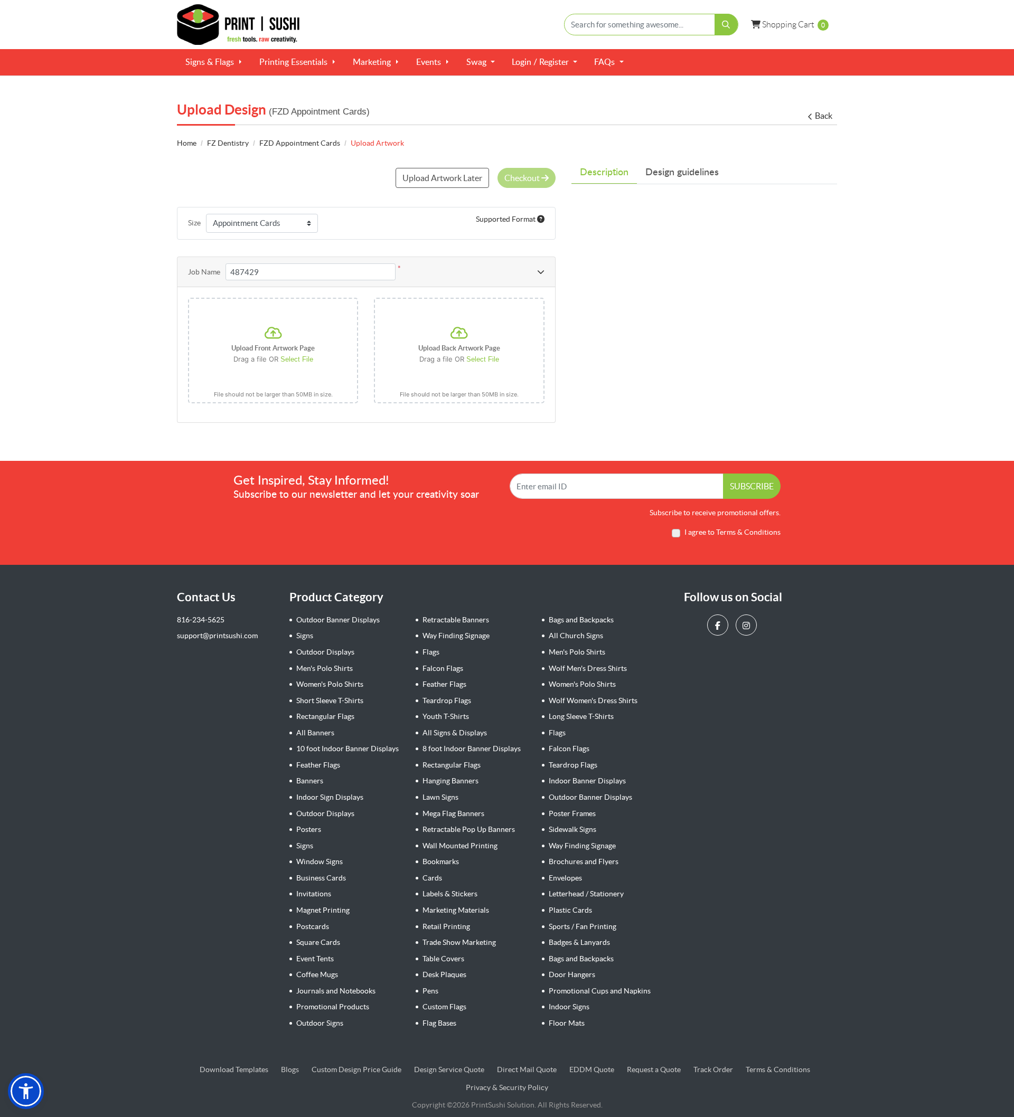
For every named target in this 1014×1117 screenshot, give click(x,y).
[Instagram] (747, 625)
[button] (26, 1091)
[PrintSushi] (243, 24)
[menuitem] (214, 62)
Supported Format (506, 219)
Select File (296, 359)
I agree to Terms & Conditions (732, 532)
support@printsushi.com (217, 635)
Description (604, 172)
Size (194, 223)
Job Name (204, 272)
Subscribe (752, 486)
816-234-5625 (200, 620)
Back (823, 115)
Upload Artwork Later (442, 178)
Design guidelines (682, 172)
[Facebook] (719, 625)
